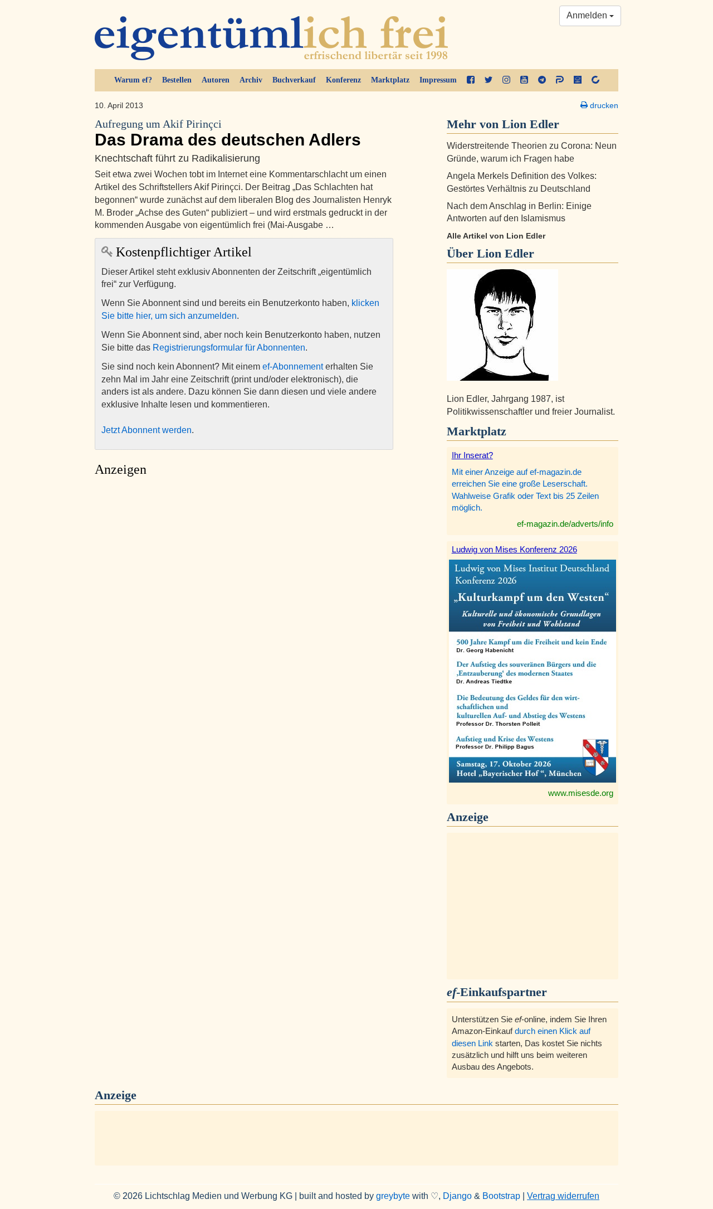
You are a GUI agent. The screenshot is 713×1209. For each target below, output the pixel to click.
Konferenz (343, 80)
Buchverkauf (294, 80)
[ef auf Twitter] (488, 80)
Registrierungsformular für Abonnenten (229, 347)
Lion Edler (505, 253)
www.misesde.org (580, 793)
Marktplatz (390, 80)
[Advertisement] (244, 587)
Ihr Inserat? (472, 455)
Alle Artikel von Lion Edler (496, 235)
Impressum (438, 80)
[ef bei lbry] (577, 80)
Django (457, 1196)
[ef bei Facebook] (470, 80)
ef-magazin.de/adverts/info (565, 523)
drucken (603, 105)
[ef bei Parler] (560, 80)
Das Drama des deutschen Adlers (228, 133)
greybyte (393, 1196)
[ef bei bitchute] (595, 80)
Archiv (251, 80)
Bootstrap (501, 1196)
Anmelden (588, 15)
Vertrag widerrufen (563, 1196)
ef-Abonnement (292, 366)
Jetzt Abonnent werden (146, 430)
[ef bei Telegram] (542, 80)
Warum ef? (133, 80)
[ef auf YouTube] (524, 80)
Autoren (215, 80)
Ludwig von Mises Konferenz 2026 (514, 549)
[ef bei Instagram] (506, 80)
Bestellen (177, 80)
